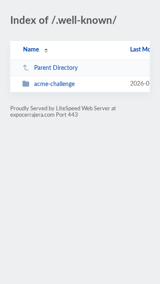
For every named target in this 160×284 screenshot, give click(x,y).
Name (31, 50)
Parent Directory (56, 68)
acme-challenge (54, 84)
